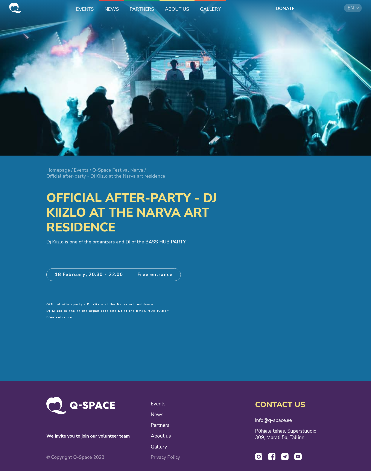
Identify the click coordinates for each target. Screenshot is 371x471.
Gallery (159, 447)
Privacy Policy (165, 457)
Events (81, 170)
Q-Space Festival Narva (117, 170)
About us (161, 436)
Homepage (58, 170)
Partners (160, 425)
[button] (353, 8)
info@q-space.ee (273, 420)
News (157, 414)
